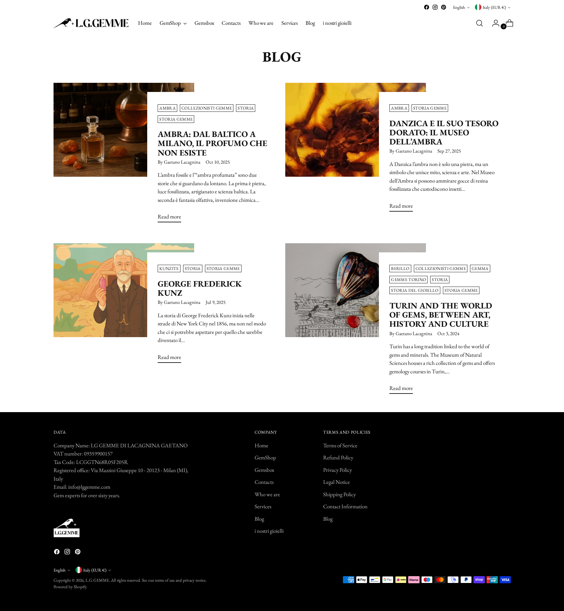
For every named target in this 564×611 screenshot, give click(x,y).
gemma (480, 268)
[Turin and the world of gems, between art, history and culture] (355, 321)
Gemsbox (264, 469)
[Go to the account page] (493, 23)
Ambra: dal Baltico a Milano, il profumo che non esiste (212, 143)
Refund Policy (338, 457)
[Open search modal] (479, 23)
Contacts (264, 481)
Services (263, 506)
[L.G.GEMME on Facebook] (427, 7)
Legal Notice (336, 481)
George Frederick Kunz (200, 288)
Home (261, 445)
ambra (167, 108)
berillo (400, 268)
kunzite (169, 268)
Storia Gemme (176, 119)
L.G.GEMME (97, 580)
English (459, 7)
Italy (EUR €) (494, 7)
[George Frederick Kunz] (124, 305)
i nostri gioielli (269, 530)
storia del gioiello (414, 290)
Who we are (267, 494)
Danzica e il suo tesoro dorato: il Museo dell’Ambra (443, 132)
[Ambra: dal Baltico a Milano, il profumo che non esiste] (124, 155)
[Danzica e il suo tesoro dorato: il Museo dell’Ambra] (355, 150)
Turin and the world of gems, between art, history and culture (440, 314)
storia (246, 108)
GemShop (265, 457)
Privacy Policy (337, 469)
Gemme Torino (408, 279)
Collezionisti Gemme (206, 108)
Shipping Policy (339, 494)
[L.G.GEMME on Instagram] (435, 7)
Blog (259, 518)
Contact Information (345, 506)
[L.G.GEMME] (91, 23)
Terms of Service (340, 445)
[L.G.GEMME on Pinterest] (443, 7)
